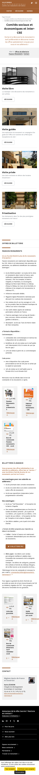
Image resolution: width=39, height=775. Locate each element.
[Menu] (36, 3)
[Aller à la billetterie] (32, 3)
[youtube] (18, 721)
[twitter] (14, 721)
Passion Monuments (16, 54)
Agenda (30, 11)
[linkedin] (3, 721)
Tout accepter (10, 769)
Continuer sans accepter (26, 769)
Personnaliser (19, 772)
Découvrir (19, 11)
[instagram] (6, 721)
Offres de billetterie (22, 52)
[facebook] (10, 721)
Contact (26, 54)
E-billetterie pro (16, 546)
